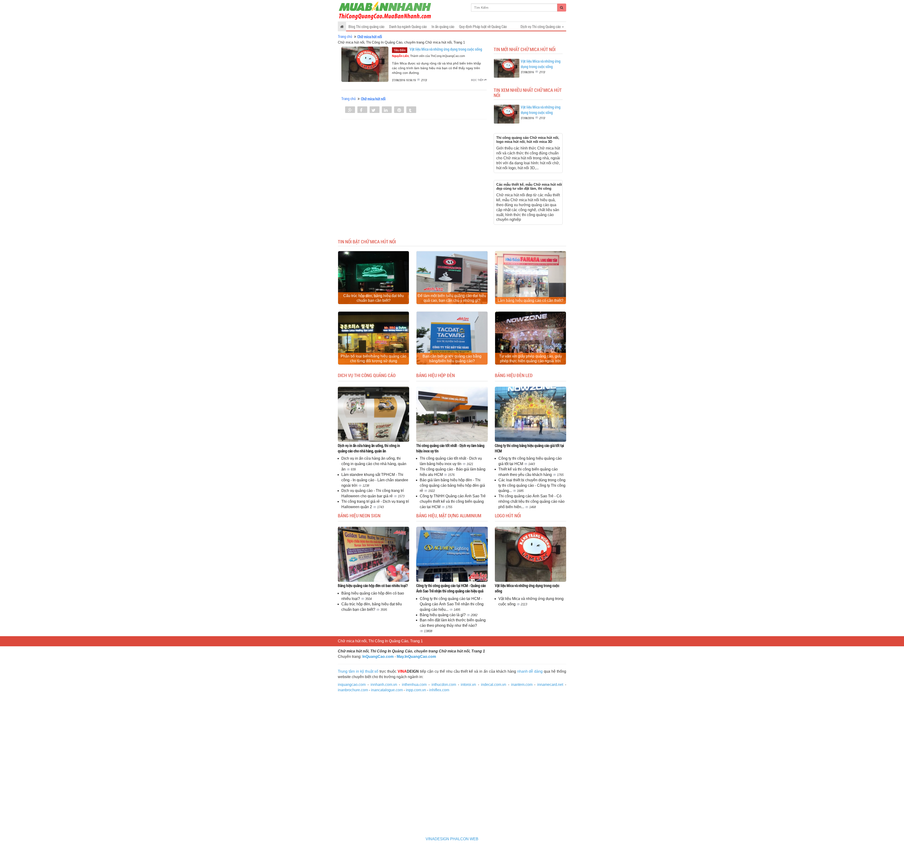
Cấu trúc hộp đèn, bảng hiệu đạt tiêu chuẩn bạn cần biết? (373, 298)
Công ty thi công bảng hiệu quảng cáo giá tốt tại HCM (529, 448)
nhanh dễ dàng (530, 671)
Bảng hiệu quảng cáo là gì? (443, 615)
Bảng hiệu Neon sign (359, 515)
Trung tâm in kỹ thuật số (358, 671)
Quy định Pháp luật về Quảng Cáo (483, 26)
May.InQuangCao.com (416, 657)
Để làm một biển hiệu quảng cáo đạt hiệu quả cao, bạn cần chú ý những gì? (452, 298)
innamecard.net (550, 685)
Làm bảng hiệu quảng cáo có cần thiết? (530, 300)
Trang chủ (345, 36)
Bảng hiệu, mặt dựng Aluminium (448, 515)
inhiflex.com (439, 690)
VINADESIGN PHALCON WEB (452, 839)
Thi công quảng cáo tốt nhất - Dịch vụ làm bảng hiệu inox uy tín (450, 448)
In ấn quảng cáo (443, 26)
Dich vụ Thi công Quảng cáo (367, 375)
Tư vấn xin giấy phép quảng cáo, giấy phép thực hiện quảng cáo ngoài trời (530, 358)
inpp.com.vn (416, 690)
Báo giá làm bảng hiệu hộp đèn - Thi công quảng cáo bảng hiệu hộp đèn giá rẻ (452, 485)
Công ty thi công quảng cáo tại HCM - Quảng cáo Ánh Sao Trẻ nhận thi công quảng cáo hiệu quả (451, 588)
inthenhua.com (414, 685)
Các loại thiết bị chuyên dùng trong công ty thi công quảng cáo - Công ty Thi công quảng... (531, 485)
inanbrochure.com (353, 690)
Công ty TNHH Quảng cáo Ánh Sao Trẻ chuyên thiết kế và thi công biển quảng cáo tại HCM (453, 501)
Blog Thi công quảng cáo (366, 26)
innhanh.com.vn (384, 685)
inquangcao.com (352, 685)
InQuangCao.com (378, 657)
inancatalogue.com (387, 690)
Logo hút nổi (508, 515)
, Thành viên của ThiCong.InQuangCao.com (428, 56)
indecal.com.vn (493, 685)
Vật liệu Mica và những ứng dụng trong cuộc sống (446, 49)
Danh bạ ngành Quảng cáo (408, 26)
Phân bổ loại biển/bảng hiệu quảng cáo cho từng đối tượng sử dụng (373, 358)
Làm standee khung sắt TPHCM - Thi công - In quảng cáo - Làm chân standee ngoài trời (374, 480)
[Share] (350, 110)
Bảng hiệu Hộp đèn (435, 375)
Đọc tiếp (477, 80)
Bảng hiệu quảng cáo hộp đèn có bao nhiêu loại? (373, 585)
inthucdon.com (444, 685)
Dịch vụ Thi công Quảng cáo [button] (541, 26)
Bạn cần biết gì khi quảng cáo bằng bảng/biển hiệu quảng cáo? (452, 358)
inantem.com (522, 685)
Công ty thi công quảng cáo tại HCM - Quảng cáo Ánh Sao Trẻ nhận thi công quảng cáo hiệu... (452, 604)
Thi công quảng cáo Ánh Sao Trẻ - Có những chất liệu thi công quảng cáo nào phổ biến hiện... (531, 501)
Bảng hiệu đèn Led (514, 375)
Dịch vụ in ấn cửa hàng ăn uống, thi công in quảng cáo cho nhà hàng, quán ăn (369, 448)
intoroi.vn (468, 685)
